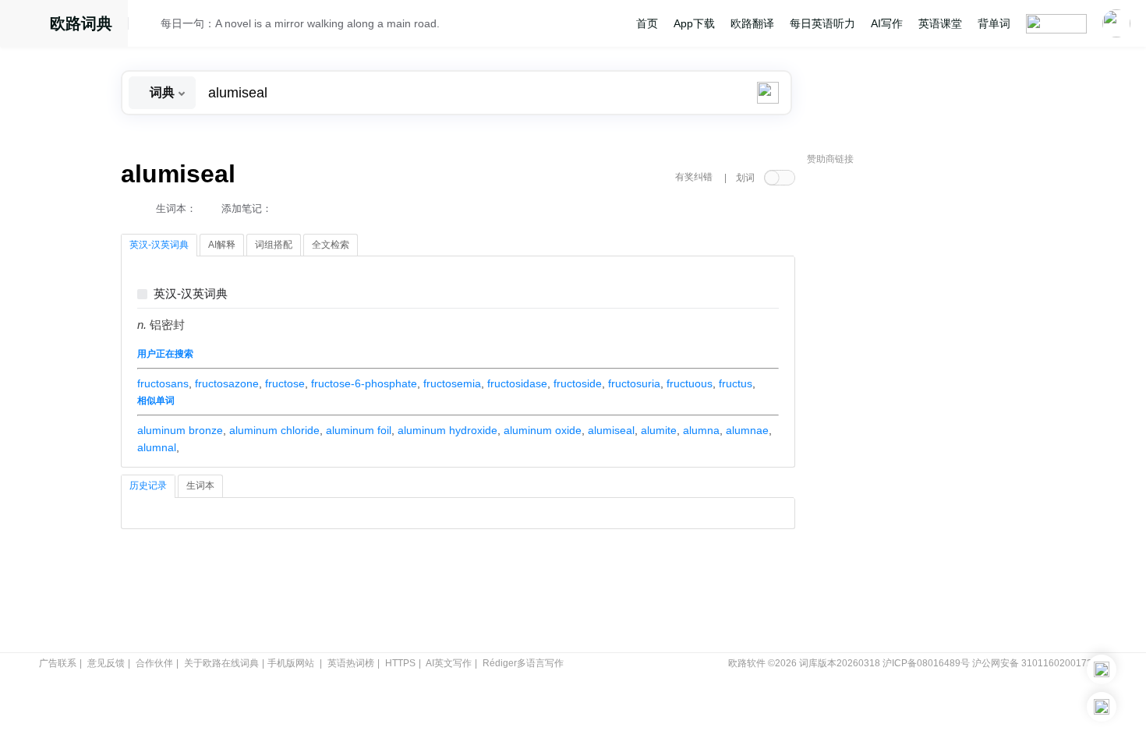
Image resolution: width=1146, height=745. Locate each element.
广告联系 (57, 663)
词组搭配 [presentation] (273, 244)
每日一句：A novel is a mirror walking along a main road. (300, 23)
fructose (285, 383)
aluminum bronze (180, 430)
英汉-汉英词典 (191, 294)
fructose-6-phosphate (364, 383)
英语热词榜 (350, 663)
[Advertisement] (924, 409)
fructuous (690, 383)
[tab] (159, 245)
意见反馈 (106, 663)
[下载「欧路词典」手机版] (1101, 669)
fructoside (578, 383)
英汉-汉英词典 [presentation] (159, 244)
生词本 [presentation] (200, 485)
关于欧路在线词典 (221, 663)
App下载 (694, 23)
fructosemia (452, 383)
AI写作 (887, 23)
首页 (647, 23)
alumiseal (611, 430)
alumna (701, 430)
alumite (659, 430)
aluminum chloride (274, 430)
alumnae (747, 430)
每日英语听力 (822, 23)
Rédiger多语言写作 (523, 663)
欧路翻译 (752, 23)
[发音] (149, 26)
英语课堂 (940, 23)
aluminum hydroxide (447, 430)
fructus (735, 383)
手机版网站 (290, 663)
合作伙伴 (154, 663)
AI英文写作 (449, 663)
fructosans (163, 383)
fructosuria (634, 383)
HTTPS (400, 663)
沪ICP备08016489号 (926, 663)
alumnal (156, 447)
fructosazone (227, 383)
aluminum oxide (543, 430)
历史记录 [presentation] (148, 485)
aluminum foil (358, 430)
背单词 (994, 23)
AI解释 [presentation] (221, 244)
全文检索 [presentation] (330, 244)
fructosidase (517, 383)
